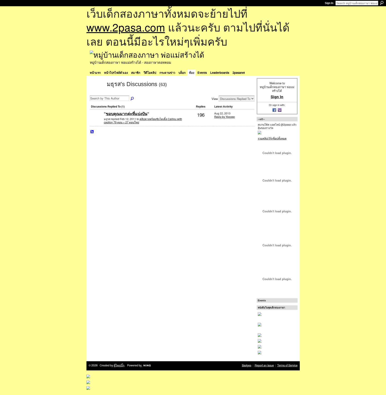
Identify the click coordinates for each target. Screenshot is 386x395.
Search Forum (132, 99)
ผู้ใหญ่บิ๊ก (119, 365)
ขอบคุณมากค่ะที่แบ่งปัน (126, 114)
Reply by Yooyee (224, 116)
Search (382, 3)
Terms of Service (287, 365)
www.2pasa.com (125, 27)
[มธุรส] (97, 92)
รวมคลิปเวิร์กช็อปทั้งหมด (272, 138)
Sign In (329, 3)
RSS (92, 132)
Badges (246, 365)
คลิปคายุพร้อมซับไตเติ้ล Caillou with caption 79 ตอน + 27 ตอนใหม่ (143, 120)
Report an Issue (264, 365)
